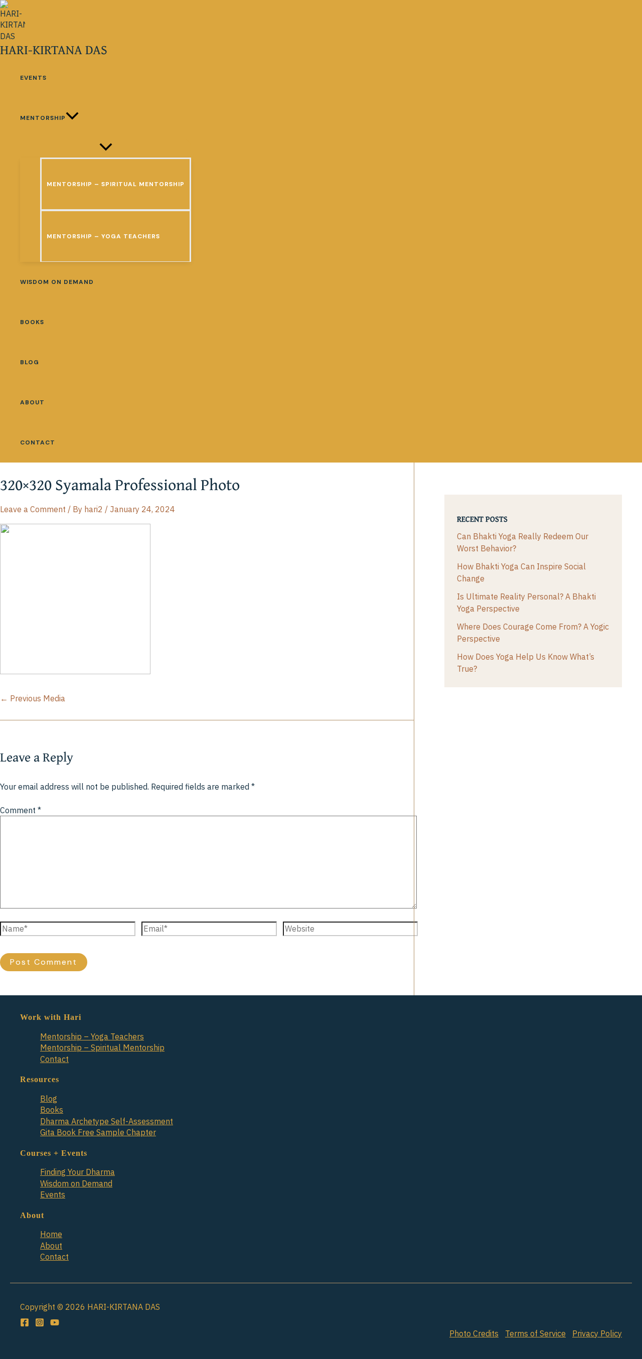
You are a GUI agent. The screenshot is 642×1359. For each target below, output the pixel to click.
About (51, 1246)
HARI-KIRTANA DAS (53, 49)
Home (51, 1234)
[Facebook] (24, 1324)
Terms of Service (535, 1333)
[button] (72, 118)
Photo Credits (474, 1333)
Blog (48, 1099)
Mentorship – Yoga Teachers (92, 1036)
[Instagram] (39, 1324)
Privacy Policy (597, 1333)
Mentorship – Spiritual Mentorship (102, 1047)
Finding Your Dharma (77, 1172)
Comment (20, 810)
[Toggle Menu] (105, 148)
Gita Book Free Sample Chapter (98, 1132)
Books (51, 1110)
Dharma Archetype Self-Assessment (106, 1121)
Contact (54, 1059)
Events (52, 1194)
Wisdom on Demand (76, 1183)
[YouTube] (54, 1324)
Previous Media (32, 698)
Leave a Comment (33, 509)
